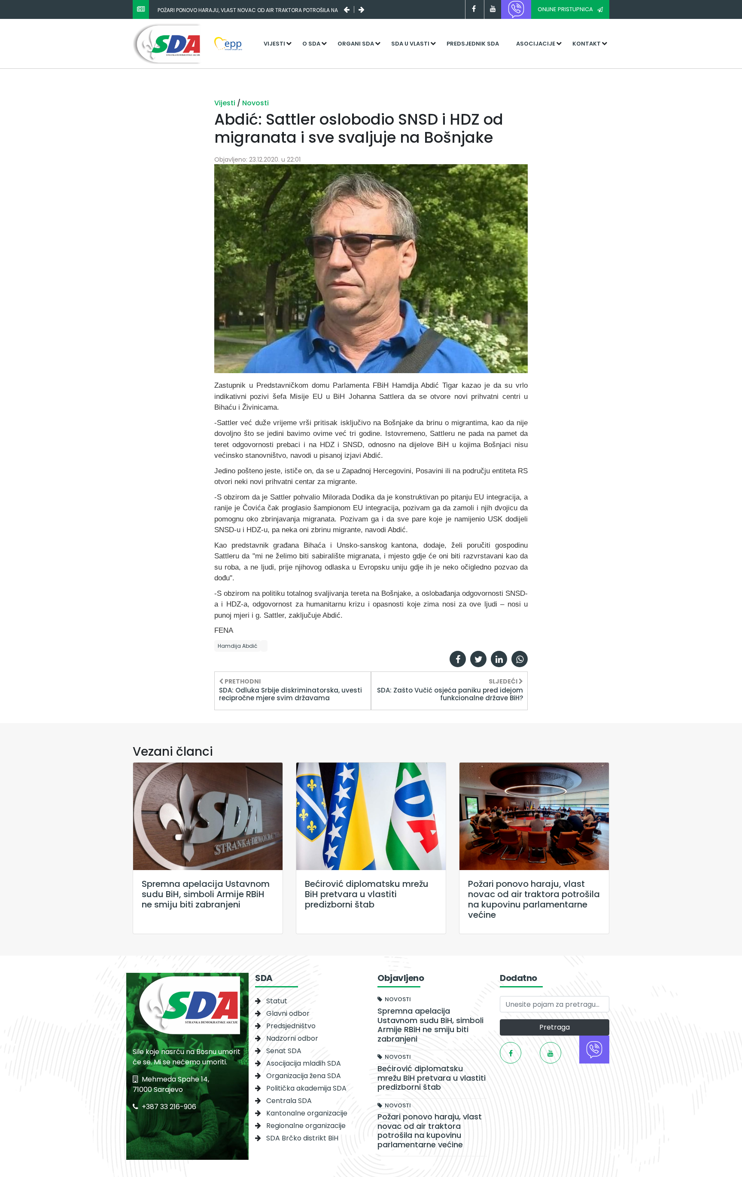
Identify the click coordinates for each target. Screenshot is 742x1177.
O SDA (311, 44)
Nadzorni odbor (292, 1038)
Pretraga (554, 1027)
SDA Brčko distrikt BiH (302, 1138)
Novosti (255, 103)
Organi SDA (356, 44)
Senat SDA (283, 1051)
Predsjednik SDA (473, 44)
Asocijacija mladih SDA (303, 1063)
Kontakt (586, 44)
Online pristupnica (565, 9)
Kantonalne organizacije (306, 1113)
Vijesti (274, 44)
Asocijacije (535, 44)
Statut (276, 1001)
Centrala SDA (289, 1101)
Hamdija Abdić (237, 646)
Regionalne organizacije (306, 1126)
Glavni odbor (288, 1013)
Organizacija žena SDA (303, 1076)
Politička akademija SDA (306, 1088)
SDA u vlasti (410, 44)
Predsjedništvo (291, 1026)
